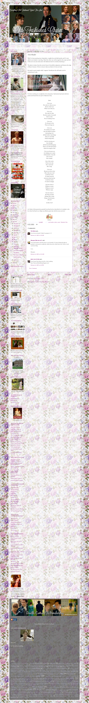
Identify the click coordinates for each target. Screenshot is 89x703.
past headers (51, 222)
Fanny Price (13, 493)
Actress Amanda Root (16, 439)
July (15, 235)
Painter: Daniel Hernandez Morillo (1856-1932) (16, 463)
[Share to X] (30, 224)
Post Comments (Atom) (38, 278)
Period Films (20, 44)
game (38, 676)
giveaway (57, 676)
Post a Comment (33, 268)
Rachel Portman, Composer (17, 480)
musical (52, 683)
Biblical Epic (76, 665)
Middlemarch (29, 683)
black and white (22, 666)
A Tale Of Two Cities (25, 663)
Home (50, 275)
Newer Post (31, 275)
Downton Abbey (46, 671)
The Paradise (26, 694)
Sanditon (29, 691)
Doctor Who (39, 671)
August (15, 232)
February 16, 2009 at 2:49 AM (37, 235)
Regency (53, 689)
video (51, 696)
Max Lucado (17, 683)
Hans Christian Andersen (16, 524)
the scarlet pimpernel (34, 694)
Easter (59, 671)
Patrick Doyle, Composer (16, 478)
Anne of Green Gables (71, 663)
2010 (13, 219)
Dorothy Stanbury (15, 489)
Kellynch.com (14, 400)
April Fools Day (22, 665)
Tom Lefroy (13, 530)
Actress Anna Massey (15, 441)
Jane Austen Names (15, 398)
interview (61, 678)
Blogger (52, 624)
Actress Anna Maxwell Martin (17, 443)
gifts (53, 676)
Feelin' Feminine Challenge (52, 674)
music (46, 683)
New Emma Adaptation (19, 255)
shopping (17, 692)
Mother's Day (40, 683)
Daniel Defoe (56, 670)
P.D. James (47, 685)
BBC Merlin (56, 665)
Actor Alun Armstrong (16, 429)
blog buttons (35, 666)
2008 (13, 263)
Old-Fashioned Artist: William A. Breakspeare (16, 460)
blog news (43, 667)
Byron (74, 666)
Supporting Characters (35, 692)
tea (64, 692)
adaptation (52, 663)
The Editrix (33, 231)
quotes (39, 689)
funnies (33, 676)
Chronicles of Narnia (73, 668)
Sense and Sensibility (18, 250)
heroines (40, 678)
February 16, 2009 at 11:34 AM (37, 254)
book (54, 666)
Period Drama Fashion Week (25, 687)
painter (59, 685)
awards (40, 665)
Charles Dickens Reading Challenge (49, 668)
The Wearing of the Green (16, 569)
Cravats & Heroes (15, 567)
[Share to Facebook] (32, 224)
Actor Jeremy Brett (15, 433)
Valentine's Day (64, 222)
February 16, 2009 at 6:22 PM (37, 265)
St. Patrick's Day (24, 692)
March (15, 244)
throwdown (68, 694)
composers (32, 670)
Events (40, 44)
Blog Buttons (34, 44)
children (58, 668)
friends (27, 676)
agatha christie (61, 663)
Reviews (27, 44)
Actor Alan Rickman (15, 427)
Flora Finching (14, 495)
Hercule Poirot (28, 678)
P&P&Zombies (53, 685)
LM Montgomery (38, 681)
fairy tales (30, 674)
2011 (13, 217)
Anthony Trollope (14, 665)
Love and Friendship (58, 681)
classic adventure (14, 670)
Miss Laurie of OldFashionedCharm (17, 92)
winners (19, 697)
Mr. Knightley (14, 503)
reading (47, 689)
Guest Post (73, 676)
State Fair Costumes (15, 571)
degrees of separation (23, 672)
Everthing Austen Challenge (21, 674)
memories (23, 683)
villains (57, 696)
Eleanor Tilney (14, 491)
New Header (16, 252)
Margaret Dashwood (15, 499)
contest (37, 670)
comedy (21, 670)
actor (38, 663)
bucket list (70, 666)
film (61, 674)
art (27, 665)
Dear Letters (69, 670)
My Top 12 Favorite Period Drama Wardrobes (17, 555)
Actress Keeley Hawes (16, 447)
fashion (41, 674)
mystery (22, 685)
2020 (13, 203)
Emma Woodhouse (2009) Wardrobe (16, 559)
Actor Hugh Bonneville (16, 431)
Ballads (45, 665)
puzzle (25, 689)
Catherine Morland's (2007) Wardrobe (17, 545)
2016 (13, 205)
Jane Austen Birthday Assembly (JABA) (20, 680)
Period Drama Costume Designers (16, 538)
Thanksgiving (75, 692)
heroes (34, 678)
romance (24, 691)
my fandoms (64, 683)
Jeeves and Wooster (18, 248)
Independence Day (54, 678)
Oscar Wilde (41, 685)
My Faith (58, 683)
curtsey (48, 670)
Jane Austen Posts (49, 44)
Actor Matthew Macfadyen (17, 435)
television (68, 692)
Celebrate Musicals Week (26, 668)
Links (63, 44)
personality (50, 687)
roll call (19, 691)
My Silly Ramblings (73, 683)
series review (71, 691)
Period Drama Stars (15, 402)
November (16, 226)
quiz (30, 689)
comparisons (27, 670)
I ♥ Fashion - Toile (15, 561)
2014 (13, 210)
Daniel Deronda (62, 670)
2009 (13, 221)
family (35, 674)
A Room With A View (15, 663)
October (16, 228)
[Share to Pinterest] (33, 224)
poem (59, 222)
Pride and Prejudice (16, 689)
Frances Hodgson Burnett (19, 676)
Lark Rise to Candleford (71, 680)
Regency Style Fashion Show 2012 (17, 548)
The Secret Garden (43, 694)
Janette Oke (39, 680)
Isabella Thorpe (14, 497)
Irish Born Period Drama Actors (16, 449)
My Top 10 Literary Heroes (17, 511)
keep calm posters (54, 680)
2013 (13, 212)
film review (70, 674)
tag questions (58, 692)
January (15, 260)
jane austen (70, 678)
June (15, 237)
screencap (50, 691)
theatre (55, 694)
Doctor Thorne (33, 671)
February (16, 246)
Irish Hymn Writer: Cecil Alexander (16, 475)
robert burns (59, 689)
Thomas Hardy (61, 694)
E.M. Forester (54, 671)
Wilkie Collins (70, 696)
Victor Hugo (39, 696)
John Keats (13, 526)
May (15, 239)
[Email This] (28, 224)
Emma (74, 672)
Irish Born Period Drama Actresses (16, 453)
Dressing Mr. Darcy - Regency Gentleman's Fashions (17, 552)
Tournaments (23, 696)
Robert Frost (13, 528)
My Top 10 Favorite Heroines (17, 509)
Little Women (29, 681)
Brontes (64, 666)
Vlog (65, 696)
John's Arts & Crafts (35, 259)
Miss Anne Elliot (14, 501)
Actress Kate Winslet (15, 445)
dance (52, 670)
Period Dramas (37, 687)
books (57, 667)
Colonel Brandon (14, 487)
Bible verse (68, 665)
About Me (13, 44)
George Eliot (47, 676)
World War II (25, 697)
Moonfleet (34, 683)
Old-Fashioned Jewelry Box (17, 565)
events (12, 674)
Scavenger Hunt (35, 691)
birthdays (14, 667)
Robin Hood (14, 691)
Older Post (68, 275)
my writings (16, 685)
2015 (13, 208)
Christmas (64, 668)
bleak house (28, 666)
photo (56, 222)
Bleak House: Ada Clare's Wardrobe (16, 542)
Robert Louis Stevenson (73, 689)
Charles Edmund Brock (16, 522)
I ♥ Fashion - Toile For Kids (17, 563)
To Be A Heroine (75, 694)
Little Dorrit (21, 681)
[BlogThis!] (29, 224)
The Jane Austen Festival (17, 694)
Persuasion (56, 687)
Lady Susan (62, 680)
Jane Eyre (33, 680)
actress (45, 663)
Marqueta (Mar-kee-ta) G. (36, 240)
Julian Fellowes (46, 680)
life (16, 681)
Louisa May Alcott (48, 681)
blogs (50, 666)
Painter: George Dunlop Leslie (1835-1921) (17, 467)
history (46, 678)
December (16, 223)
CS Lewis (43, 670)
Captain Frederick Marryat (15, 668)
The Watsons (50, 694)
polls (75, 687)
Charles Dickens (14, 520)
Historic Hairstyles (15, 536)
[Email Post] (36, 224)
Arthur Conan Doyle (34, 665)
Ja (64, 678)
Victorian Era (46, 696)
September (16, 230)
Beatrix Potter (14, 518)
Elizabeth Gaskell (66, 672)
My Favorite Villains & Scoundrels (16, 506)
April (15, 242)
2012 (13, 215)
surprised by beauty (48, 693)
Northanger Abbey (31, 685)
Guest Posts (57, 44)
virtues (61, 696)
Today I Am (15, 696)
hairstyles (12, 678)
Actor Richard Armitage (16, 437)
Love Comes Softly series (67, 681)
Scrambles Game (42, 691)
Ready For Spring (17, 257)
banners (50, 665)
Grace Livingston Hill (66, 676)
